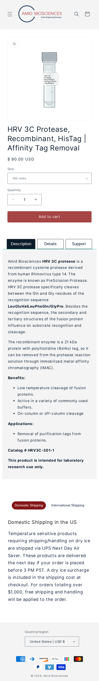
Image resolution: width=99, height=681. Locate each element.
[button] (10, 14)
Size (10, 169)
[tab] (21, 244)
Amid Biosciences (55, 675)
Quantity (14, 190)
